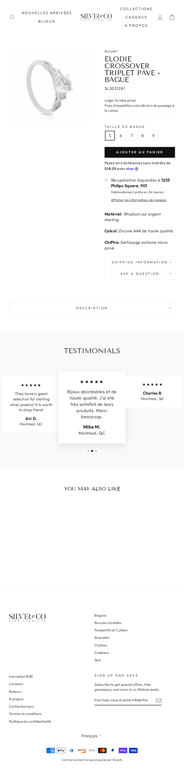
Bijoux (46, 21)
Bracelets (101, 637)
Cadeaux (136, 17)
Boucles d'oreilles (107, 623)
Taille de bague (125, 127)
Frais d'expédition (119, 105)
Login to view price (120, 100)
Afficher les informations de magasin (139, 200)
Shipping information (140, 262)
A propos (136, 25)
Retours (15, 691)
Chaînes (100, 645)
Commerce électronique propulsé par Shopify (92, 759)
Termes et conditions (25, 714)
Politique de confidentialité (30, 721)
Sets (97, 660)
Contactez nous (21, 706)
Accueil (110, 51)
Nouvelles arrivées (47, 13)
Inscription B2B (21, 676)
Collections (136, 9)
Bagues (100, 615)
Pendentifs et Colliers (111, 630)
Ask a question (139, 274)
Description (92, 308)
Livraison (16, 684)
